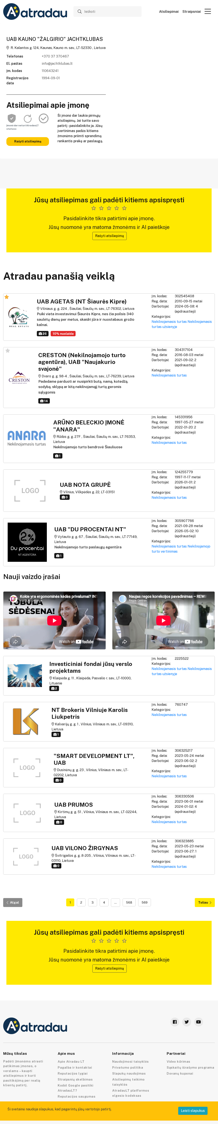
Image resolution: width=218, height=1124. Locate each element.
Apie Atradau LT (71, 1061)
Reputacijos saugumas (76, 1096)
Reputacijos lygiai (72, 1073)
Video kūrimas (178, 1061)
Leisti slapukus (193, 1111)
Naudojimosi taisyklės (130, 1061)
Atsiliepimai (169, 11)
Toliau (203, 902)
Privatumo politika (127, 1067)
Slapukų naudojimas (129, 1073)
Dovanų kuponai (180, 1073)
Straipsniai (191, 11)
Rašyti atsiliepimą (27, 141)
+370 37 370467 (55, 56)
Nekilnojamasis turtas (169, 322)
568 (129, 902)
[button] (208, 11)
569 (145, 902)
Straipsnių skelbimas (75, 1079)
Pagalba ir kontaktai (75, 1067)
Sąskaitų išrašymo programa (190, 1067)
